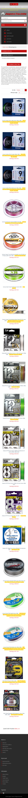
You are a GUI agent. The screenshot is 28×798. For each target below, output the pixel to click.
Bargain (4, 776)
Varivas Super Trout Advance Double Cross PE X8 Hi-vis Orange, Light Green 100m (14, 255)
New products (5, 774)
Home (4, 47)
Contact (4, 784)
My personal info (6, 761)
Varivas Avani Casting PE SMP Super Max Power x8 (14, 581)
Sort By (13, 90)
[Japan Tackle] (14, 14)
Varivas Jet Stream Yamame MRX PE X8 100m (14, 222)
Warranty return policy (7, 748)
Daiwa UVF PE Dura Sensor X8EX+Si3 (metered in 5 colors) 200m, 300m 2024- (14, 451)
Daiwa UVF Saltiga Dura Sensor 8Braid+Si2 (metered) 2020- (14, 549)
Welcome (4, 742)
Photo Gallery (5, 782)
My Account (7, 7)
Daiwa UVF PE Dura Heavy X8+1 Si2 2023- (14, 516)
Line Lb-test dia (6, 780)
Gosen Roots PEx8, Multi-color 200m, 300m (14, 648)
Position (18, 90)
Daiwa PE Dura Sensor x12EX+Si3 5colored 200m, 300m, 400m (14, 386)
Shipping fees (5, 746)
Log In (22, 7)
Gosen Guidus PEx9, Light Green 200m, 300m (14, 122)
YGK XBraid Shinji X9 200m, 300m (14, 681)
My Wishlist (13, 7)
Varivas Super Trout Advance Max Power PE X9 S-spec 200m (14, 321)
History (4, 752)
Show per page (14, 92)
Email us (17, 728)
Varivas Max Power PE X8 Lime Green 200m (14, 287)
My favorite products (7, 763)
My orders (5, 765)
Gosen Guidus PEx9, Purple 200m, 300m (14, 155)
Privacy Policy (5, 750)
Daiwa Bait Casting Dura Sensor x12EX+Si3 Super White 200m (14, 354)
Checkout (18, 7)
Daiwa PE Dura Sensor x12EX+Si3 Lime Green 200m (14, 419)
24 (19, 92)
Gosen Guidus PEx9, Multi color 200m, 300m (14, 189)
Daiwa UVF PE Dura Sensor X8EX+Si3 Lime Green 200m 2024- (14, 484)
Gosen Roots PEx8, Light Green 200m (14, 614)
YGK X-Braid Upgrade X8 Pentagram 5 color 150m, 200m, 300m (14, 714)
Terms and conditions (7, 744)
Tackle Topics (5, 778)
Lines (7, 47)
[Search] (25, 21)
